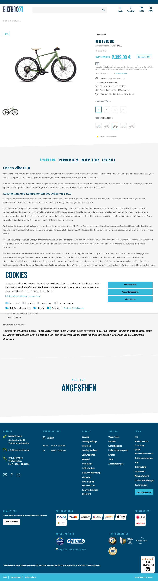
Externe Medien (66, 303)
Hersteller (108, 160)
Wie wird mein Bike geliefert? (113, 86)
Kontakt (112, 441)
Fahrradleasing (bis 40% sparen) (114, 90)
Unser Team (113, 436)
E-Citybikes (16, 21)
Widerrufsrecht (142, 475)
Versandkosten (121, 73)
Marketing (47, 303)
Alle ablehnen (130, 299)
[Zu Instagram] (19, 475)
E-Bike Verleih (88, 468)
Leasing (85, 436)
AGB (137, 462)
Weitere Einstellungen (74, 308)
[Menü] (153, 558)
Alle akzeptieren (130, 284)
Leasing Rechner (89, 450)
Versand (86, 459)
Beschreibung (48, 160)
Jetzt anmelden (11, 521)
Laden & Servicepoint (118, 450)
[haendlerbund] (142, 541)
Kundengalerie (115, 445)
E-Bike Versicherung (91, 472)
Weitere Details (90, 160)
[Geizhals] (77, 542)
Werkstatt (86, 477)
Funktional (56, 308)
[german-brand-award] (127, 541)
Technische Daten (68, 160)
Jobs (110, 459)
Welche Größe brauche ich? (112, 78)
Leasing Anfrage (89, 441)
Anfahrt (50, 437)
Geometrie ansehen (109, 82)
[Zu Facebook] (13, 475)
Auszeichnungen (116, 463)
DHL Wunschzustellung (20, 308)
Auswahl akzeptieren (130, 292)
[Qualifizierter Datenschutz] (113, 551)
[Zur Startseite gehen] (13, 9)
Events (111, 454)
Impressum (140, 471)
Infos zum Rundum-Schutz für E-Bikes (117, 94)
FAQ (136, 436)
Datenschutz (140, 467)
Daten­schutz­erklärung (17, 296)
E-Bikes (6, 21)
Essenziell (15, 303)
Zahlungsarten (88, 454)
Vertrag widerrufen (144, 492)
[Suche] (103, 10)
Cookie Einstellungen (144, 480)
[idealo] (61, 542)
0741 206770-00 (15, 457)
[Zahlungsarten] (62, 517)
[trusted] (113, 541)
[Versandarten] (141, 517)
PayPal (41, 308)
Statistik (31, 303)
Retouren (86, 445)
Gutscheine (87, 463)
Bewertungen (141, 484)
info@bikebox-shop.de (18, 450)
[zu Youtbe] (6, 475)
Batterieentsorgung (144, 458)
